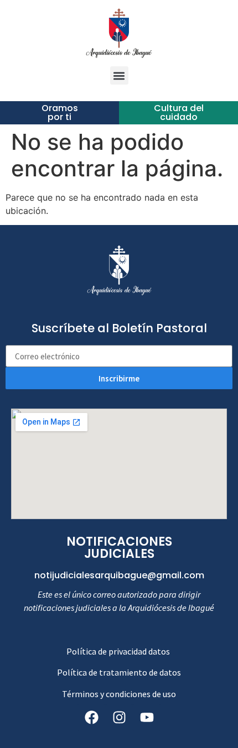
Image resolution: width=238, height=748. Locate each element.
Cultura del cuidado (179, 112)
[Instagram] (119, 717)
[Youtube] (147, 717)
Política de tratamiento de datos (119, 672)
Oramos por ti (60, 112)
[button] (119, 75)
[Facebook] (91, 717)
